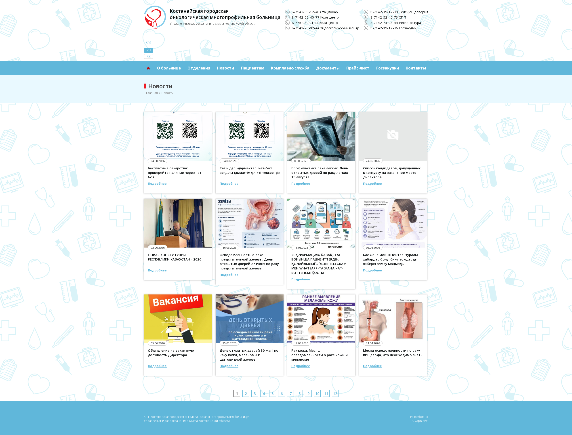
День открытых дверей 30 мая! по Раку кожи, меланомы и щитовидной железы (249, 354)
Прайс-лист (357, 68)
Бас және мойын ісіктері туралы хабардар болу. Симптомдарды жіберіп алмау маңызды (390, 259)
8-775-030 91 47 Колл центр (315, 22)
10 (317, 393)
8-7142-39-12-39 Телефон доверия (399, 12)
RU (149, 50)
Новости (225, 68)
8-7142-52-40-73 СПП (388, 17)
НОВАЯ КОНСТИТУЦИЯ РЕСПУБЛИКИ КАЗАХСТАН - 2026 (174, 256)
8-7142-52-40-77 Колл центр (315, 17)
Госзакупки (387, 68)
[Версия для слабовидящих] (148, 42)
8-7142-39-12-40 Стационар (315, 12)
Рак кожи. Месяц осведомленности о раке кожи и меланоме (319, 354)
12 (335, 393)
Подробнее (157, 183)
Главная (152, 93)
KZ (149, 56)
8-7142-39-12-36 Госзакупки (393, 28)
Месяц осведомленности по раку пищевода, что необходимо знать (393, 352)
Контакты (416, 68)
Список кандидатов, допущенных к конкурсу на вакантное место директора (392, 172)
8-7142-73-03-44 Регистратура (395, 22)
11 (326, 393)
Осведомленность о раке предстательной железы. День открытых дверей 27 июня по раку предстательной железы (249, 261)
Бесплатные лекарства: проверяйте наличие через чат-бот (175, 172)
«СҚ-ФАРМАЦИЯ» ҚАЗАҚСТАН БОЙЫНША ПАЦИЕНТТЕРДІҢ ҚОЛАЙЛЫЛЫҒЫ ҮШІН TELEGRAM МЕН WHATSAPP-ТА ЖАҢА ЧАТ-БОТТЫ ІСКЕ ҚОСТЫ (318, 263)
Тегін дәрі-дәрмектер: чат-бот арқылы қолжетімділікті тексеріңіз (250, 170)
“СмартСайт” (420, 421)
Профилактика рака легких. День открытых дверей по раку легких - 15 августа (320, 172)
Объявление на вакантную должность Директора (171, 352)
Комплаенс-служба (290, 68)
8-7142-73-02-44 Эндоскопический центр (325, 28)
